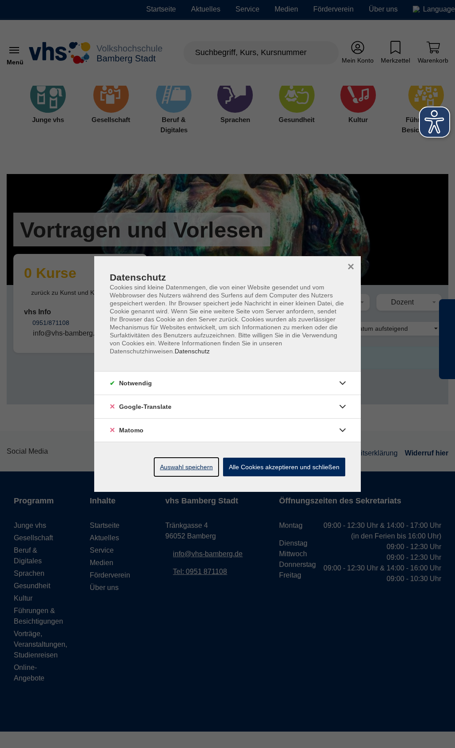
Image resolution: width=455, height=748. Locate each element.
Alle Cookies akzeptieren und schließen (284, 467)
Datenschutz (192, 351)
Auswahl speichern (186, 467)
